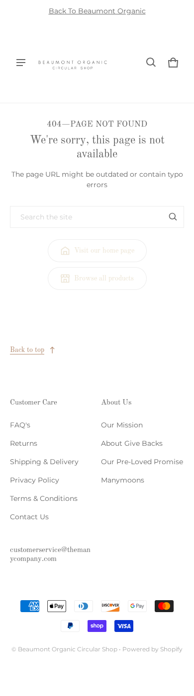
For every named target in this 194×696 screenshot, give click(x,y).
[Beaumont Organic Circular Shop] (72, 62)
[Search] (173, 217)
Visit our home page (104, 250)
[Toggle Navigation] (21, 62)
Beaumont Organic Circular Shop (67, 649)
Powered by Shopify (152, 649)
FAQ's (20, 424)
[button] (151, 62)
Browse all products (104, 278)
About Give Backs (132, 443)
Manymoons (122, 480)
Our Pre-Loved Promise (142, 461)
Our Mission (122, 424)
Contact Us (29, 516)
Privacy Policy (34, 480)
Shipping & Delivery (44, 461)
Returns (23, 443)
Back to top (27, 350)
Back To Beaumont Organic (97, 10)
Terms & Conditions (44, 498)
